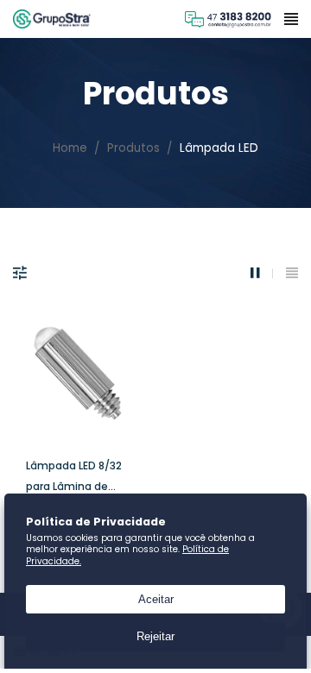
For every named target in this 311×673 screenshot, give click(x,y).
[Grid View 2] (262, 273)
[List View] (292, 273)
